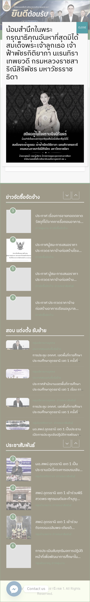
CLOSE (82, 27)
